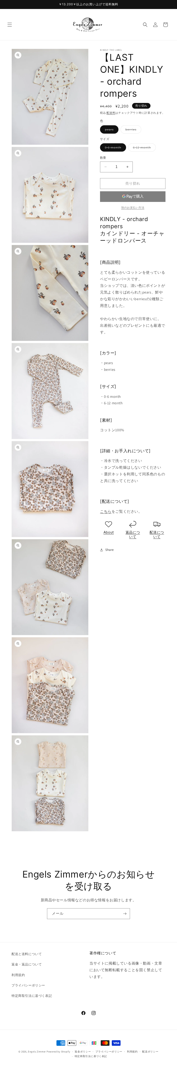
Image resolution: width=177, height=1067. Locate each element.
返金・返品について (27, 964)
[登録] (125, 913)
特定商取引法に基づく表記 (32, 996)
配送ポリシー (150, 1051)
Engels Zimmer (37, 1051)
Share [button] (109, 550)
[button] (10, 25)
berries (132, 130)
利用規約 (18, 975)
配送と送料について (27, 954)
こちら (106, 511)
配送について (157, 534)
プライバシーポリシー (28, 985)
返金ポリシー (83, 1051)
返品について (133, 534)
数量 (103, 158)
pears (111, 130)
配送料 (110, 112)
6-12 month (143, 148)
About (108, 532)
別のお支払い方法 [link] (132, 207)
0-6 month (114, 148)
